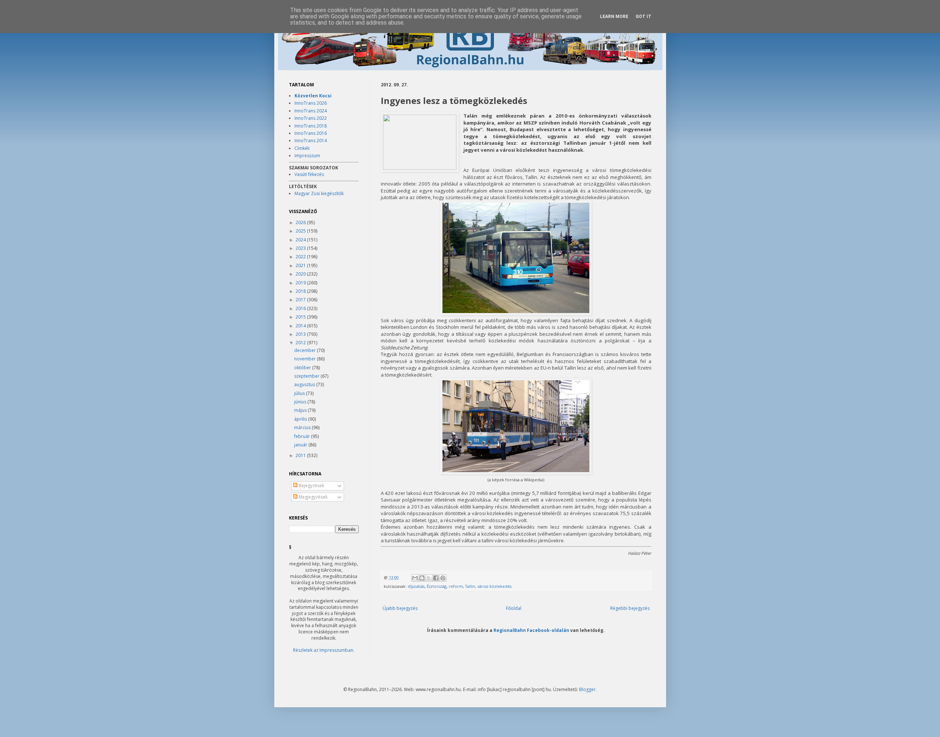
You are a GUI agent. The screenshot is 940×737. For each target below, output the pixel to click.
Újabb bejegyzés (400, 608)
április (301, 419)
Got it (643, 16)
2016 (301, 308)
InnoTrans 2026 (310, 103)
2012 (301, 342)
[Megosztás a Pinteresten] (442, 578)
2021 (301, 265)
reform (456, 586)
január (301, 445)
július (300, 393)
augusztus (305, 384)
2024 (301, 240)
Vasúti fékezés (309, 174)
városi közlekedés (494, 586)
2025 (301, 231)
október (303, 367)
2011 (301, 455)
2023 (301, 248)
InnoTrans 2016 (310, 133)
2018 (301, 291)
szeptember (307, 376)
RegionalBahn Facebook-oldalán (531, 630)
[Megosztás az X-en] (429, 578)
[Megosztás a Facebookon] (436, 578)
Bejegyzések (310, 485)
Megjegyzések (312, 497)
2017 (301, 299)
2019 (301, 283)
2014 (301, 326)
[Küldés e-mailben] (415, 578)
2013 (301, 334)
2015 (301, 317)
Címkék (302, 148)
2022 (301, 257)
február (302, 436)
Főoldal (513, 608)
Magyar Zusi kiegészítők (319, 193)
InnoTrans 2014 (310, 140)
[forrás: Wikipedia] (516, 313)
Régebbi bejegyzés (630, 608)
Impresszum (307, 155)
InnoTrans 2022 (310, 118)
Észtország (436, 586)
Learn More (614, 16)
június (300, 402)
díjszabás (416, 586)
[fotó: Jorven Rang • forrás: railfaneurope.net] (420, 142)
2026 (301, 222)
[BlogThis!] (422, 578)
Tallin (470, 586)
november (305, 359)
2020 (301, 274)
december (305, 350)
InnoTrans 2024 (310, 111)
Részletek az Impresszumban (323, 650)
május (301, 410)
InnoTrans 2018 (310, 126)
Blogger (587, 689)
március (303, 427)
